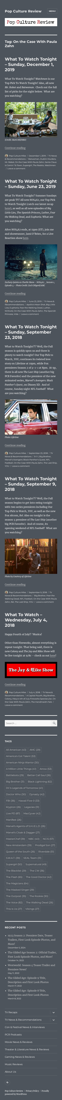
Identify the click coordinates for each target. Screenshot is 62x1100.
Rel (12, 602)
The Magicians (17, 883)
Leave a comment (16, 168)
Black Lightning (40, 781)
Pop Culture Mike (17, 156)
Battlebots (15, 775)
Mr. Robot (9, 162)
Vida (16, 314)
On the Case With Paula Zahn (29, 162)
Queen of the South (20, 851)
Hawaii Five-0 (29, 800)
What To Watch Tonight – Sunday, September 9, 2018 (31, 484)
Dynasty (36, 794)
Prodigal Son (45, 845)
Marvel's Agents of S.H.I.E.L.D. (25, 826)
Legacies (31, 807)
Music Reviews (14, 1064)
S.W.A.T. (13, 858)
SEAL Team (32, 858)
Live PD (13, 813)
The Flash (14, 877)
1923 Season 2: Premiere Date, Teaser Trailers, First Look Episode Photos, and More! (31, 939)
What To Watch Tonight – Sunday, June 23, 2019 (31, 184)
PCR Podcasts (13, 1034)
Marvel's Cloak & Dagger (23, 832)
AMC (35, 749)
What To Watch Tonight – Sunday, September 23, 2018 (31, 332)
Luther (46, 307)
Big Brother (45, 456)
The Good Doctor (38, 877)
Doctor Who (16, 794)
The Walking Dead (39, 902)
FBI (10, 800)
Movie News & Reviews (18, 1042)
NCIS (48, 838)
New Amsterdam (19, 845)
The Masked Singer (20, 889)
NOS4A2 (9, 311)
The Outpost (16, 896)
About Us (10, 1071)
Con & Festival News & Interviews (25, 1027)
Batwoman (33, 159)
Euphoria (14, 307)
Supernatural (36, 864)
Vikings (32, 908)
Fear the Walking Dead (31, 307)
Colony (8, 698)
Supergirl (27, 165)
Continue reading (15, 147)
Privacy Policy (32, 1091)
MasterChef (15, 838)
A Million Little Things (21, 768)
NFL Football (26, 598)
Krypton (13, 807)
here (7, 208)
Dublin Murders (48, 159)
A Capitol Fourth (34, 695)
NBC (33, 838)
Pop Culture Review (23, 11)
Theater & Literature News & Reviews (27, 1049)
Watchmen (50, 165)
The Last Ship (50, 463)
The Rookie (38, 165)
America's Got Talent (21, 756)
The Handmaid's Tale (41, 702)
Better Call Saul (39, 775)
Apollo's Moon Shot (35, 304)
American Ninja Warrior (22, 762)
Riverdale (46, 851)
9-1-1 (36, 456)
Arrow (46, 768)
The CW (37, 870)
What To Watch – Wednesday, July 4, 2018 (26, 620)
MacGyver (31, 813)
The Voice (14, 902)
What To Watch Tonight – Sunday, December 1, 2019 (31, 64)
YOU (7, 466)
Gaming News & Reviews (20, 1056)
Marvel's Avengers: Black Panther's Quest (25, 459)
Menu (52, 11)
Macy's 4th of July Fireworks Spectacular (32, 698)
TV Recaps (11, 1012)
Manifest (13, 819)
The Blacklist (16, 870)
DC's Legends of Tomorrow (24, 788)
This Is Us (14, 908)
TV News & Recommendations (23, 1019)
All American (16, 749)
